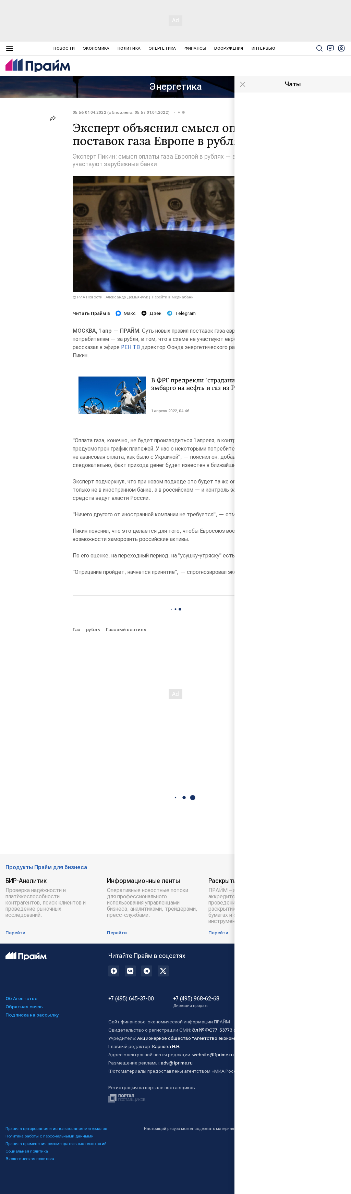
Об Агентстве (21, 998)
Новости (64, 48)
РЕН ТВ (130, 347)
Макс (130, 313)
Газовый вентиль (126, 629)
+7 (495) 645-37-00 (131, 999)
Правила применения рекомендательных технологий (56, 1143)
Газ (76, 629)
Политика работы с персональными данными (49, 1136)
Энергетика (162, 48)
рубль (93, 629)
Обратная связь (24, 1006)
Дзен (155, 313)
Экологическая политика (29, 1158)
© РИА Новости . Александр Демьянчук (110, 297)
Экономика (96, 48)
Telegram (185, 313)
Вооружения (228, 48)
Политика (129, 48)
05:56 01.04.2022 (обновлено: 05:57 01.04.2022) (121, 112)
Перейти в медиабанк (172, 297)
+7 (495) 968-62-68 (196, 1002)
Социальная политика (26, 1151)
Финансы (195, 48)
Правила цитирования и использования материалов (56, 1128)
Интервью (264, 48)
